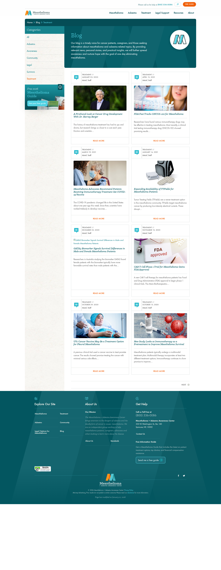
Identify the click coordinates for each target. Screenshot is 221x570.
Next (184, 385)
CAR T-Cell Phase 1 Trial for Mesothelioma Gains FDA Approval (159, 268)
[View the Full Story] (100, 99)
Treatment (146, 13)
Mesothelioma (116, 13)
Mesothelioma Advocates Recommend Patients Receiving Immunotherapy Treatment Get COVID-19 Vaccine (100, 191)
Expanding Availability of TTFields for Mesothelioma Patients (154, 190)
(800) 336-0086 (165, 4)
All (28, 37)
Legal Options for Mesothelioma (42, 432)
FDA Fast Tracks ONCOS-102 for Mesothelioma (158, 114)
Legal (29, 64)
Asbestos (132, 13)
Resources (178, 13)
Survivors (31, 71)
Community (32, 57)
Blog (62, 431)
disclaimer (130, 493)
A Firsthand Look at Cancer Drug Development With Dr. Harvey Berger (98, 115)
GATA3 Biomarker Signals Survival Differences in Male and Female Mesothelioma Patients (99, 250)
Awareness (32, 50)
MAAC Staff (86, 80)
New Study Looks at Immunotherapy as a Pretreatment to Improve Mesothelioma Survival (159, 343)
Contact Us (140, 434)
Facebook (178, 476)
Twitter (184, 476)
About (191, 13)
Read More (99, 140)
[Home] (37, 13)
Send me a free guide (148, 460)
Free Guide (189, 4)
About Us (89, 441)
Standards (115, 441)
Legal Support (162, 13)
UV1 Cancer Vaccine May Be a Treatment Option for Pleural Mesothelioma (99, 343)
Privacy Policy (128, 490)
